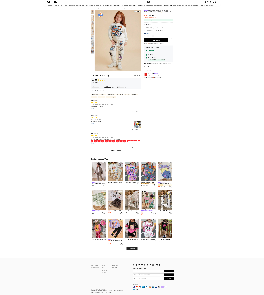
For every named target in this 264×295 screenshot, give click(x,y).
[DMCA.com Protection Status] (137, 289)
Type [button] (148, 24)
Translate (92, 108)
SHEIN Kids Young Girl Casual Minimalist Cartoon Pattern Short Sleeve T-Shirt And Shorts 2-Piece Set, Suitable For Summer (148, 212)
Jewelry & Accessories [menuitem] (104, 5)
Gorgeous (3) (102, 94)
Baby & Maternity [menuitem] (132, 5)
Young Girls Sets (108, 8)
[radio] (149, 27)
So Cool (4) (127, 94)
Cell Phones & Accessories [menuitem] (175, 5)
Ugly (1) (113, 97)
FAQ (113, 268)
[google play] (160, 265)
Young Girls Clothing (100, 8)
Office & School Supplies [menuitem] (193, 5)
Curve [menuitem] (86, 5)
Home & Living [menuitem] (125, 5)
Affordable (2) (134, 94)
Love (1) (108, 97)
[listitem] (99, 175)
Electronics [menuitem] (184, 5)
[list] (144, 265)
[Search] (148, 2)
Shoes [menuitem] (97, 5)
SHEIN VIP (104, 273)
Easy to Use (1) (101, 97)
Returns (103, 265)
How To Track (104, 270)
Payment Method (115, 265)
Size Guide (104, 272)
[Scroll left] (214, 5)
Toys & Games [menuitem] (202, 5)
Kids (94, 8)
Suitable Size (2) (95, 94)
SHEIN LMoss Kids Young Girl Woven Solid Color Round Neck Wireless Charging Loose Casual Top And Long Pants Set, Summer (99, 212)
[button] (213, 2)
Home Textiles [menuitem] (166, 5)
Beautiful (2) (94, 97)
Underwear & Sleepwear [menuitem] (115, 5)
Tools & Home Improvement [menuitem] (211, 5)
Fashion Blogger (94, 265)
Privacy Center (94, 290)
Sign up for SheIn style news (139, 268)
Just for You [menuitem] (57, 5)
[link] (208, 2)
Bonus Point (114, 267)
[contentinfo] (153, 287)
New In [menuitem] (62, 5)
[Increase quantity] (153, 36)
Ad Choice (102, 292)
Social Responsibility (95, 267)
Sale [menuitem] (66, 5)
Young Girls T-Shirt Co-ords (117, 8)
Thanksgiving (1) (111, 94)
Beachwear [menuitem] (78, 5)
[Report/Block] (140, 112)
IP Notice (93, 292)
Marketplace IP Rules (121, 290)
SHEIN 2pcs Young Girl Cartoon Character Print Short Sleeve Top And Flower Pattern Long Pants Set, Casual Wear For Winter (115, 182)
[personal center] (205, 2)
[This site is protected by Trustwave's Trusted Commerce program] (134, 289)
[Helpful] (133, 112)
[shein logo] (52, 2)
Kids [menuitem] (83, 5)
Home (92, 8)
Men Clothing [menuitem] (92, 5)
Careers (92, 268)
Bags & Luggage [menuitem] (149, 5)
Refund (103, 267)
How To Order (104, 268)
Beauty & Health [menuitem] (141, 5)
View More (132, 248)
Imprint (97, 292)
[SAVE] (171, 40)
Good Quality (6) (119, 94)
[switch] (103, 90)
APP (157, 262)
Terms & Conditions (112, 290)
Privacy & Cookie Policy (102, 290)
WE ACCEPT (135, 284)
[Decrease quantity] (148, 36)
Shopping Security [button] (152, 57)
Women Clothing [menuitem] (71, 5)
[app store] (157, 265)
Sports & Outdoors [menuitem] (158, 5)
